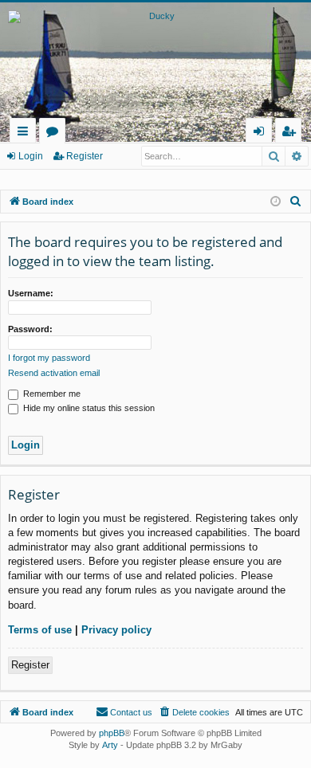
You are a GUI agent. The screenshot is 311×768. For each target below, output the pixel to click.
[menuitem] (296, 201)
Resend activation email (54, 373)
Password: (30, 329)
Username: (30, 293)
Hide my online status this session (88, 408)
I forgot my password (49, 357)
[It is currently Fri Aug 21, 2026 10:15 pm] (275, 202)
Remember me (51, 393)
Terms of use (40, 630)
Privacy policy (116, 630)
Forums (55, 133)
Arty (110, 745)
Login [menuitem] (262, 133)
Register (84, 156)
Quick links (26, 133)
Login (30, 156)
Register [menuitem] (292, 133)
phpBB (111, 733)
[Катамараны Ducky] (155, 58)
